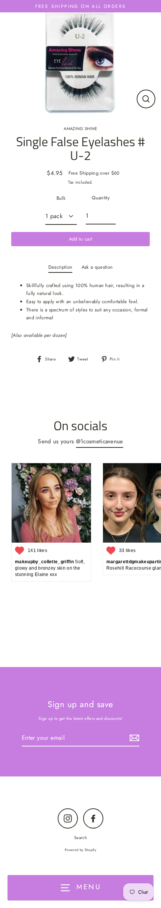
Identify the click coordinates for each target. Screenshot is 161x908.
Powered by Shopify (80, 849)
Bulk (61, 198)
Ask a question (97, 267)
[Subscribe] (133, 738)
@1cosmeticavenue (99, 441)
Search (80, 838)
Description (60, 267)
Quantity (101, 197)
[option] (80, 59)
